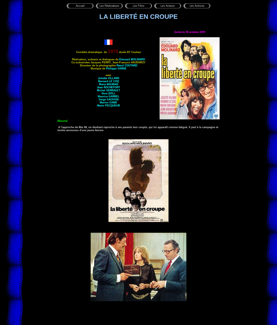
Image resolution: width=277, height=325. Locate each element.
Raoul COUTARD (127, 65)
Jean (108, 87)
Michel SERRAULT (108, 90)
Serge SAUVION (109, 99)
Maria (108, 84)
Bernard (108, 81)
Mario (108, 105)
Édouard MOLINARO (132, 59)
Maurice (108, 96)
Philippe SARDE (116, 68)
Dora (108, 93)
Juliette (108, 78)
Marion (108, 102)
